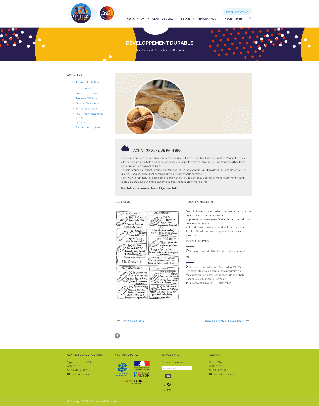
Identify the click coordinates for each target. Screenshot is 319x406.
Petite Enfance (84, 88)
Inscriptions (233, 18)
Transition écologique (88, 127)
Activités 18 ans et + (87, 103)
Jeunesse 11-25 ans (86, 98)
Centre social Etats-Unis (85, 82)
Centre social (162, 18)
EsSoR (185, 18)
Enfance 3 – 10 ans (86, 93)
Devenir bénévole (237, 12)
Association (136, 18)
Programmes (207, 18)
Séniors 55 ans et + (86, 108)
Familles (80, 122)
